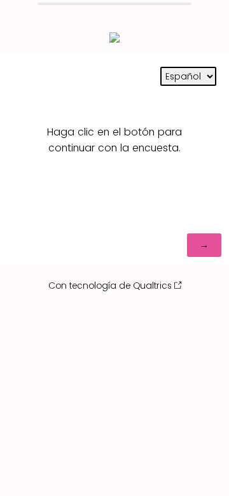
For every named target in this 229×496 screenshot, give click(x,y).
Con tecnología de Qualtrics (110, 285)
